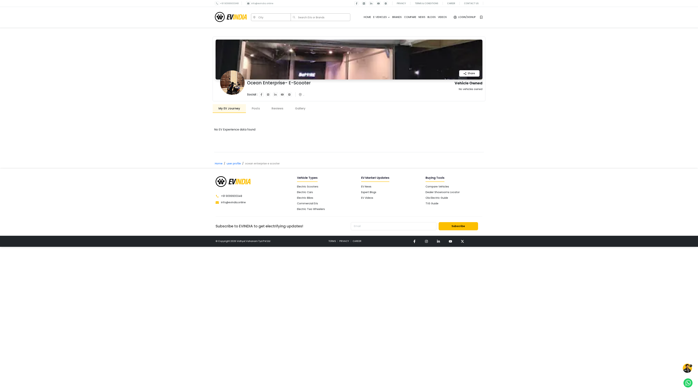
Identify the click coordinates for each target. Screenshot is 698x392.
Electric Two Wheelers (311, 209)
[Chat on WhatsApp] (688, 383)
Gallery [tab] (300, 108)
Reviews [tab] (277, 108)
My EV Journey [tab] (229, 108)
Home (218, 163)
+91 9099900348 (229, 3)
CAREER (357, 241)
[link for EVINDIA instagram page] (426, 241)
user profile (234, 163)
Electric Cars (305, 192)
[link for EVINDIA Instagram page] (384, 3)
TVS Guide (432, 203)
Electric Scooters (307, 186)
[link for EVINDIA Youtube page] (377, 3)
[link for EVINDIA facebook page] (356, 3)
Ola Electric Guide (437, 198)
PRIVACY (344, 241)
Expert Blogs (368, 192)
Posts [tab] (256, 108)
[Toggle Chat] (687, 369)
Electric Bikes (305, 198)
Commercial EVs (307, 203)
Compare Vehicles (437, 186)
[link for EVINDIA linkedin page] (369, 3)
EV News (366, 186)
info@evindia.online (262, 3)
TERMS (332, 241)
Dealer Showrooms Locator (443, 192)
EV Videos (367, 198)
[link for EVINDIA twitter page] (362, 3)
